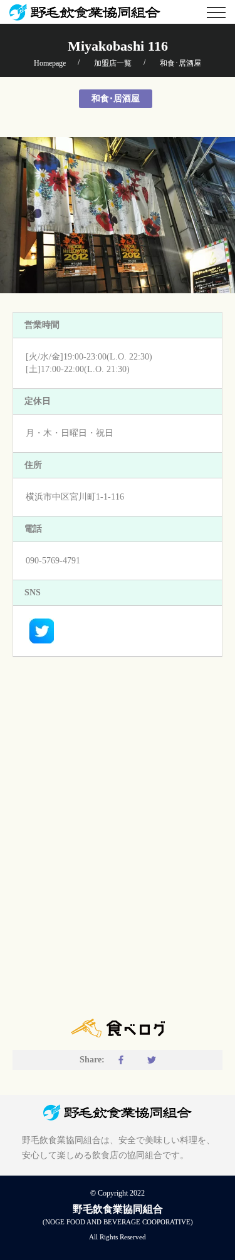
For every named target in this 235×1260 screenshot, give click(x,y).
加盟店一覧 (113, 63)
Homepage (50, 63)
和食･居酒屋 (180, 63)
